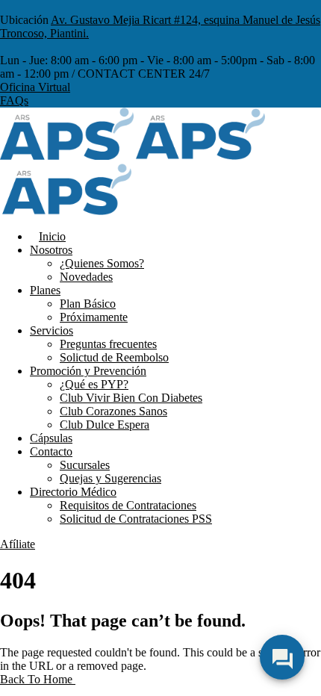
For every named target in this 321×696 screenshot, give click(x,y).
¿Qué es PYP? (94, 384)
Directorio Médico (73, 491)
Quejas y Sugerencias (110, 478)
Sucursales (85, 465)
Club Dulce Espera (104, 424)
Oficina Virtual (35, 87)
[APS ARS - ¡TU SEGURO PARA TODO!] (67, 155)
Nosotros (51, 249)
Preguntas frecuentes (108, 344)
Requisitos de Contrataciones (128, 505)
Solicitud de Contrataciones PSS (136, 518)
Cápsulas (51, 438)
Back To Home (37, 679)
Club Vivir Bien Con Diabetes (131, 397)
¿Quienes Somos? (102, 263)
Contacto (51, 451)
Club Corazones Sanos (113, 411)
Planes (45, 290)
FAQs (14, 100)
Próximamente (94, 317)
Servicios (51, 330)
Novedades (86, 276)
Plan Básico (88, 303)
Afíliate (17, 544)
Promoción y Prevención (88, 370)
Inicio (52, 236)
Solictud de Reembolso (114, 357)
